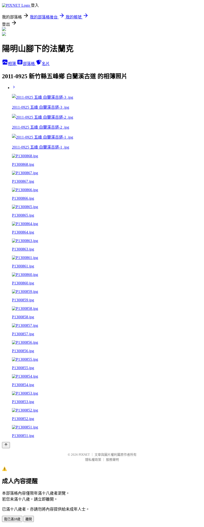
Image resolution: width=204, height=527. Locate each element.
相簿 (12, 64)
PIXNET (84, 454)
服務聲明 (112, 459)
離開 (28, 519)
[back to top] (6, 445)
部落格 (29, 64)
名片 (46, 64)
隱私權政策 (93, 459)
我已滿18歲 (12, 519)
